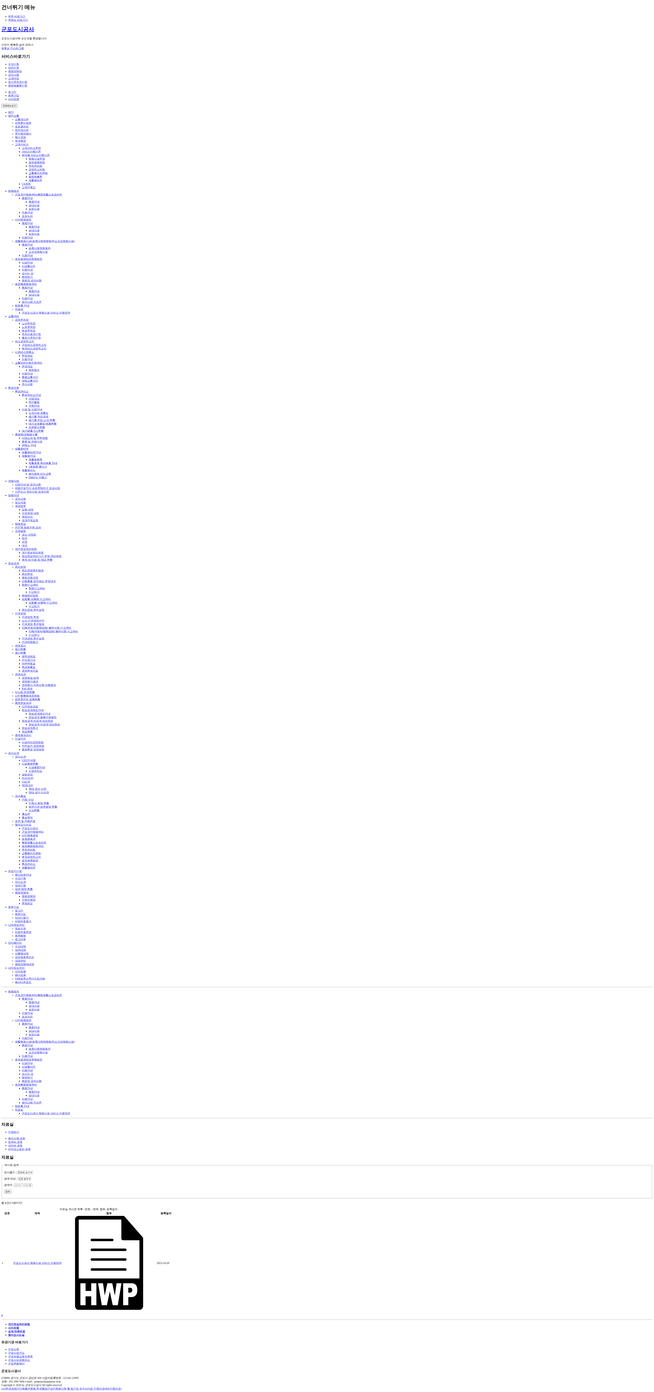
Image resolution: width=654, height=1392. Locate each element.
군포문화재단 (16, 1363)
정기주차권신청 (17, 82)
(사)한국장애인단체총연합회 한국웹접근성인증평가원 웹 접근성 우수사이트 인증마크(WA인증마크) (61, 1388)
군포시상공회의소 (19, 1360)
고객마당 (13, 78)
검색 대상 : (11, 1178)
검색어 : (9, 1184)
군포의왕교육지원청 (20, 1356)
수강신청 (13, 64)
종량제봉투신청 (17, 85)
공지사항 (13, 74)
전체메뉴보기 (9, 106)
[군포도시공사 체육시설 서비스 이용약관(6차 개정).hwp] (109, 1308)
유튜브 (5, 48)
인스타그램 (17, 48)
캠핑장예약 (15, 71)
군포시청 (13, 1349)
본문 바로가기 (16, 16)
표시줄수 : (10, 1172)
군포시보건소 (16, 1352)
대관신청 (13, 67)
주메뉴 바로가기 (18, 20)
